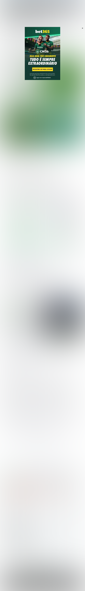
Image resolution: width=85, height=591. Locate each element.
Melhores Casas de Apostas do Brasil (16, 532)
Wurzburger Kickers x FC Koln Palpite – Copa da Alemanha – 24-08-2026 (32, 177)
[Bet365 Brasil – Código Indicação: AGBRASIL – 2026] (21, 218)
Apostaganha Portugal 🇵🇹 (11, 551)
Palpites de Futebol (42, 100)
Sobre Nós (16, 587)
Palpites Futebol (8, 509)
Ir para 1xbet (57, 241)
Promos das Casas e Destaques (14, 535)
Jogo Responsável (59, 587)
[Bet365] (42, 56)
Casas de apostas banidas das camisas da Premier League (20, 317)
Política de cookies (44, 587)
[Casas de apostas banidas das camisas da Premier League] (62, 317)
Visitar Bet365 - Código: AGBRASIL (22, 239)
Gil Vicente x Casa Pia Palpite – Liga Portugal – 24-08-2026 (27, 162)
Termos (34, 587)
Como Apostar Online (10, 539)
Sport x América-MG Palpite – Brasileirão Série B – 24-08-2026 (28, 154)
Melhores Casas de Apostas (17, 198)
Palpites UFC (7, 512)
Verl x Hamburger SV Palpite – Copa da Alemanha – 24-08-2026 (28, 170)
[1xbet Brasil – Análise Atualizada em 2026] (63, 218)
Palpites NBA (7, 516)
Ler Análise (22, 243)
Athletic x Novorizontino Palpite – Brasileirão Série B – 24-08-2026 (30, 147)
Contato (69, 587)
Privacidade (25, 587)
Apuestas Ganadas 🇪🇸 (10, 554)
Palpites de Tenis (8, 520)
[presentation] (76, 92)
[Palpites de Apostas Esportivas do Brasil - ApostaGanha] (11, 3)
